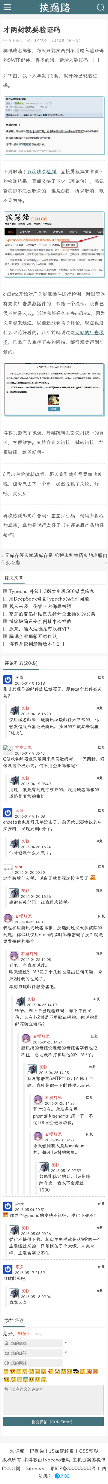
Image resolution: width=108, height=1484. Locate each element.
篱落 (91, 1460)
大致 (19, 810)
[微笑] (37, 1371)
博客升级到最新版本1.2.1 (37, 644)
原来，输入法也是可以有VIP (39, 629)
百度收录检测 (41, 171)
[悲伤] (18, 1371)
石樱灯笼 (23, 916)
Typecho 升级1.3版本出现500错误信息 (51, 591)
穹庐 (19, 1266)
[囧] (25, 1379)
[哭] (37, 1379)
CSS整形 (88, 1451)
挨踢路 (54, 7)
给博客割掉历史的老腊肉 (81, 555)
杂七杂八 (15, 41)
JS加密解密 (61, 1451)
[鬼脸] (31, 1371)
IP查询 (37, 1451)
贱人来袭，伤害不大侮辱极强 (40, 606)
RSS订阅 (11, 1468)
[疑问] (6, 1371)
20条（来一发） (69, 41)
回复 (101, 677)
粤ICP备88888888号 (73, 1468)
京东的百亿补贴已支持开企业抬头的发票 (52, 614)
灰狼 (25, 708)
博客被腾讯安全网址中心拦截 (40, 621)
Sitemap (35, 1468)
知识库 (17, 1451)
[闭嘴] (24, 1371)
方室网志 (23, 747)
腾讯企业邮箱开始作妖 (33, 636)
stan (19, 866)
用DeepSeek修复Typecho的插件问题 (49, 599)
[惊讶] (57, 1371)
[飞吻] (50, 1371)
